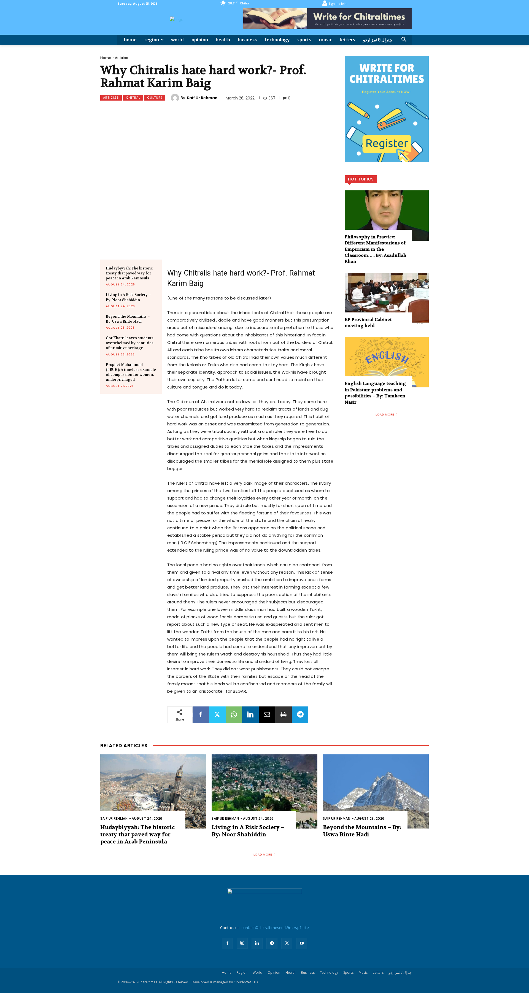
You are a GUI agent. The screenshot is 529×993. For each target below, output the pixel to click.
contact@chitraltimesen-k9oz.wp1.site (275, 927)
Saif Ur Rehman (202, 98)
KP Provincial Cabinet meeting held (368, 322)
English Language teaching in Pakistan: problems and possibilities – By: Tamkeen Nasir (375, 393)
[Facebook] (201, 714)
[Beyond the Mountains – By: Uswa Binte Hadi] (376, 791)
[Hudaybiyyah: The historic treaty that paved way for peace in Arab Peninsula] (153, 791)
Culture (155, 97)
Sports (348, 972)
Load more (385, 414)
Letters (378, 972)
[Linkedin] (250, 714)
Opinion (274, 972)
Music (363, 972)
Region (242, 972)
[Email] (267, 714)
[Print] (283, 714)
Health (290, 972)
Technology (329, 972)
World (257, 972)
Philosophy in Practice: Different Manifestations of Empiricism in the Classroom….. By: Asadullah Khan (375, 249)
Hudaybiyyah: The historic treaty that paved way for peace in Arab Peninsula (129, 273)
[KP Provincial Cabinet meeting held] (387, 298)
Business (308, 972)
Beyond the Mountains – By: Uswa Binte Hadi (128, 319)
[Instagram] (242, 943)
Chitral (133, 97)
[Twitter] (217, 714)
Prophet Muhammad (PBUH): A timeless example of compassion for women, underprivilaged (131, 372)
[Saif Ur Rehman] (176, 98)
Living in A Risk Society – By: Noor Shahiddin (248, 831)
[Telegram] (300, 714)
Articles (121, 57)
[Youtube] (301, 943)
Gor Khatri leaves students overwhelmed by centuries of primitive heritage (129, 343)
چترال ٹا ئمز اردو (400, 972)
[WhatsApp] (234, 714)
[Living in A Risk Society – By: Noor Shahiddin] (264, 791)
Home (105, 57)
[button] (404, 40)
